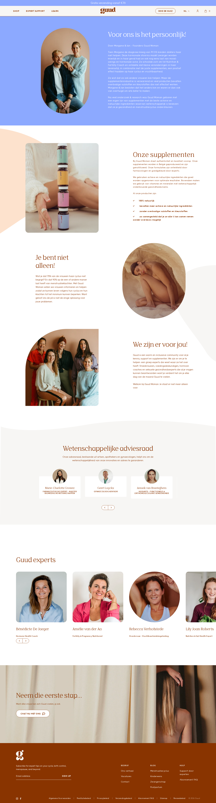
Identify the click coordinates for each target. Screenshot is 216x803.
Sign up (66, 775)
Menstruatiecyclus (159, 770)
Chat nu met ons (31, 713)
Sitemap (163, 798)
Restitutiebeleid (84, 798)
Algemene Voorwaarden (60, 798)
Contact (125, 781)
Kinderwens (156, 776)
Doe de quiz (165, 11)
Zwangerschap (158, 781)
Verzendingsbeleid (123, 798)
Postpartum (156, 787)
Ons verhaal (127, 770)
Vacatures (126, 776)
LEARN (55, 11)
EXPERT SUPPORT (35, 11)
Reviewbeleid (179, 798)
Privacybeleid (103, 798)
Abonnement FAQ (189, 779)
